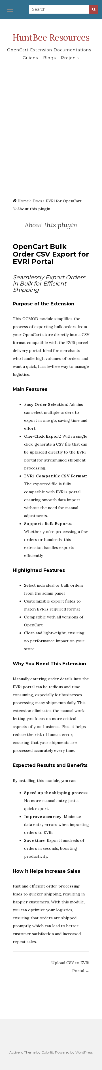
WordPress (84, 1052)
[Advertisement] (51, 132)
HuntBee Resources (51, 37)
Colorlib (47, 1052)
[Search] (93, 9)
